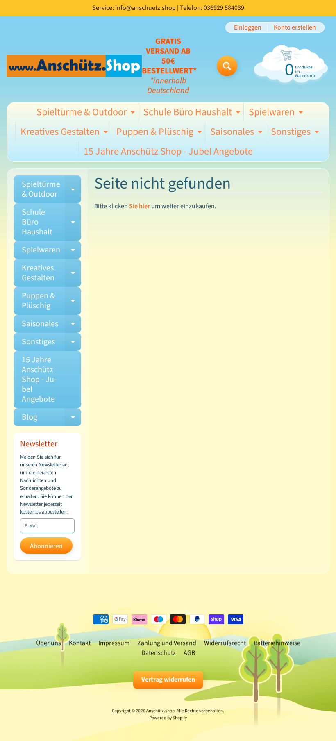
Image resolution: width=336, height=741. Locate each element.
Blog (51, 418)
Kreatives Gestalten (65, 133)
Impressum (113, 643)
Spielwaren (277, 113)
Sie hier (139, 206)
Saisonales (237, 133)
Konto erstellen (295, 27)
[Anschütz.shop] (74, 66)
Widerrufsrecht (225, 643)
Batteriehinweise (277, 643)
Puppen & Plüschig (160, 133)
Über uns (48, 643)
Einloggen (247, 27)
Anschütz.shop (160, 711)
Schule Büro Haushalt (192, 113)
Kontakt (80, 643)
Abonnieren (46, 545)
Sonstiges (296, 133)
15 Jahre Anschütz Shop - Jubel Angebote (168, 151)
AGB (189, 652)
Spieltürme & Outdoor (86, 113)
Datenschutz (158, 652)
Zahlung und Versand (166, 643)
